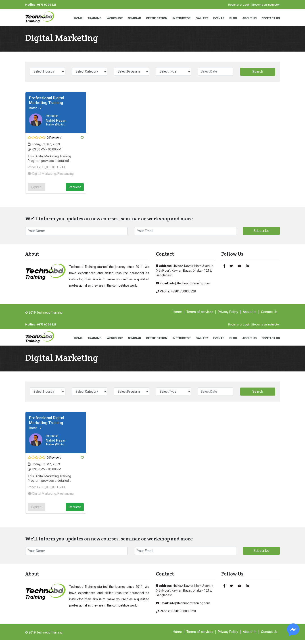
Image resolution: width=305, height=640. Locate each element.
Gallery (202, 18)
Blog (233, 18)
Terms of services (199, 312)
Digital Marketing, (44, 173)
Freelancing (65, 173)
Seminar (134, 18)
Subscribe (261, 231)
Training (95, 18)
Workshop (115, 18)
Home (78, 18)
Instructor (181, 18)
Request (75, 187)
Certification (156, 18)
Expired (36, 187)
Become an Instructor (266, 4)
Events (218, 18)
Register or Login (239, 4)
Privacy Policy (228, 312)
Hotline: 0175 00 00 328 (40, 4)
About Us (249, 18)
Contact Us (271, 18)
